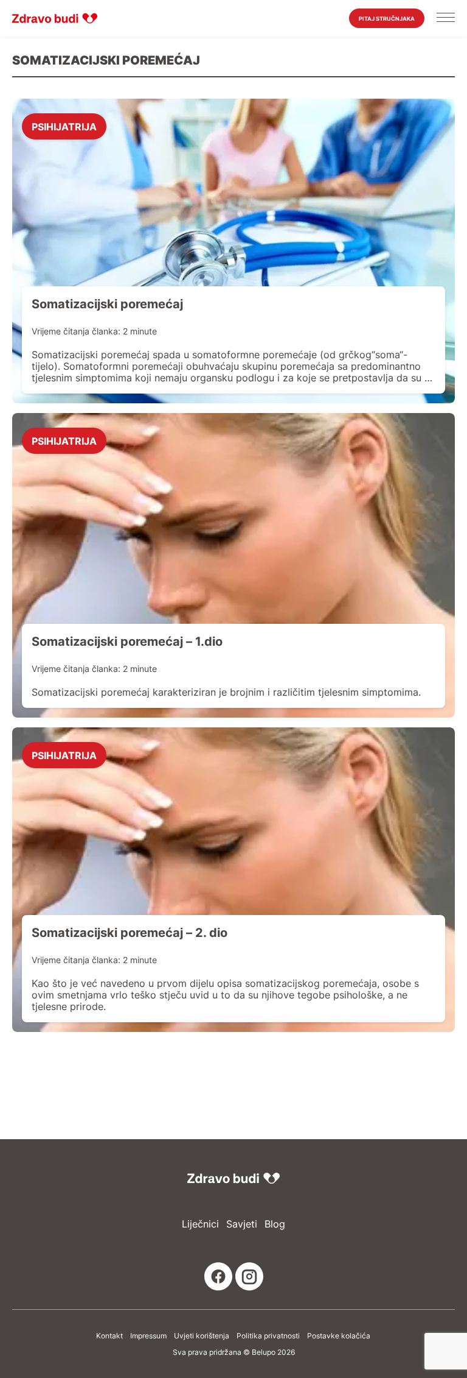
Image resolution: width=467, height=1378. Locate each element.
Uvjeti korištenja (201, 1336)
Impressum (148, 1336)
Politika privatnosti (268, 1336)
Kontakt (109, 1336)
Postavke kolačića (338, 1336)
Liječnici (200, 1224)
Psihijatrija (64, 126)
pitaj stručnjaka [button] (387, 19)
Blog (275, 1224)
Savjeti (241, 1224)
